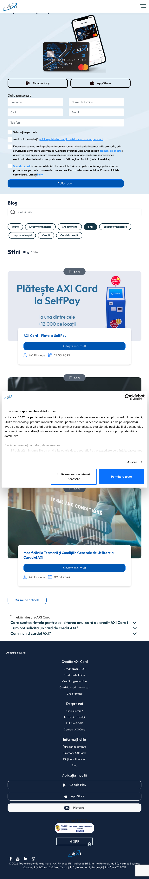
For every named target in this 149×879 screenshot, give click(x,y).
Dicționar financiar (74, 759)
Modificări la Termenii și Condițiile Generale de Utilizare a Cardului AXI (68, 555)
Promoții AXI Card (74, 753)
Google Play (50, 83)
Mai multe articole (27, 600)
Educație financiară (115, 227)
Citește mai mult (74, 346)
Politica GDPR (74, 723)
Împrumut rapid (22, 235)
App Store (113, 83)
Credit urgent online (74, 681)
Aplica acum (65, 183)
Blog (74, 765)
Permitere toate (121, 476)
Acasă (10, 653)
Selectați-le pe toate (25, 132)
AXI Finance (37, 355)
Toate (15, 227)
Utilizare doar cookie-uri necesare (73, 477)
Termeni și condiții (74, 717)
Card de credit (69, 235)
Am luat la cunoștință (58, 139)
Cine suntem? (74, 711)
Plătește (79, 808)
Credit (46, 235)
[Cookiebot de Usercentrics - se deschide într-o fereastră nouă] (128, 397)
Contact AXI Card (74, 729)
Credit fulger (74, 693)
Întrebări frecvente (74, 746)
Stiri (90, 227)
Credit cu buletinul (74, 675)
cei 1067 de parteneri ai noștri (34, 417)
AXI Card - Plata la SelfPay (44, 336)
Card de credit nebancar (75, 687)
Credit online (70, 227)
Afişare (132, 462)
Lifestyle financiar (40, 227)
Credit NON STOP (75, 669)
